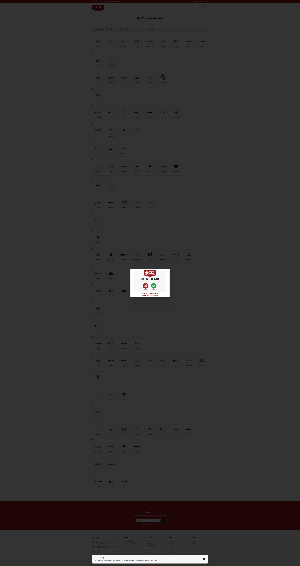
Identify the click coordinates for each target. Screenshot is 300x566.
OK (204, 559)
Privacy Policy (156, 560)
